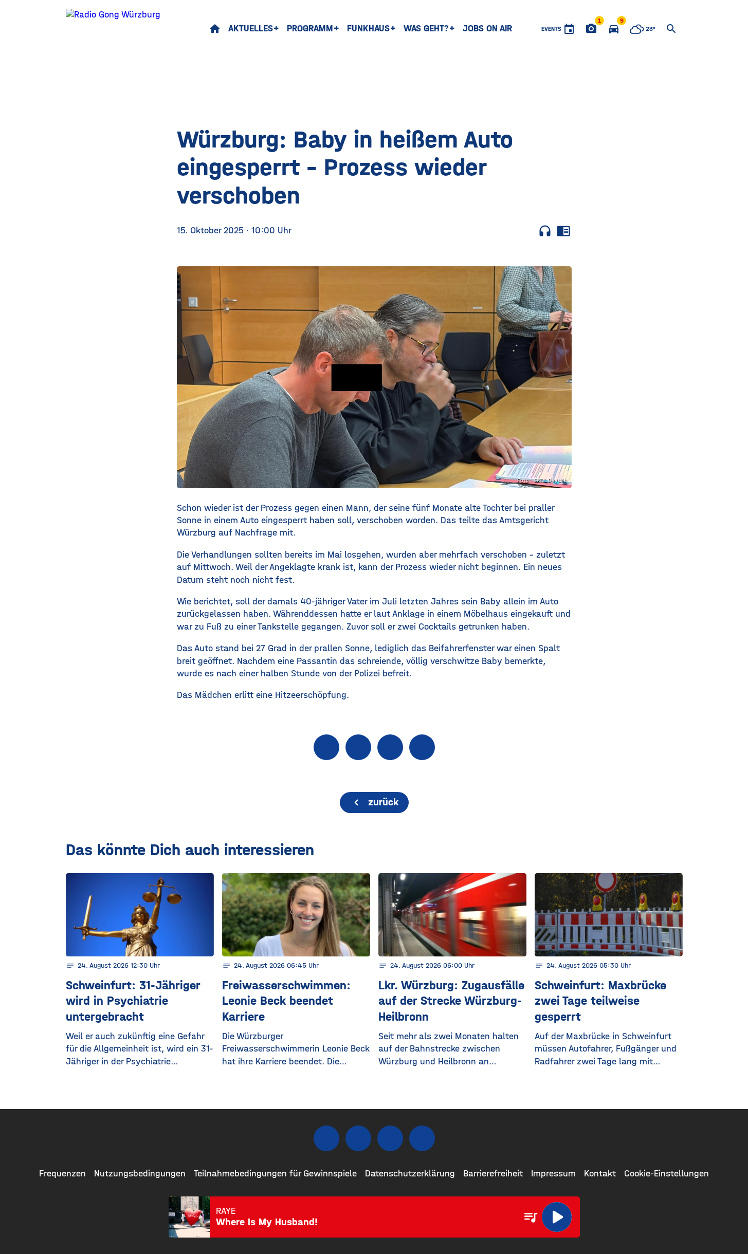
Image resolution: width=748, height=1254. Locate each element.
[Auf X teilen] (358, 747)
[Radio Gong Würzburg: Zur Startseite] (113, 29)
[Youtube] (390, 1138)
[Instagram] (358, 1138)
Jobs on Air (487, 28)
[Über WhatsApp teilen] (390, 747)
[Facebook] (326, 1138)
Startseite (215, 29)
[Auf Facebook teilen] (326, 747)
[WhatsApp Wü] (422, 1138)
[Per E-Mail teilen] (422, 747)
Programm (310, 28)
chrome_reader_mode (563, 231)
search (671, 29)
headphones (545, 231)
